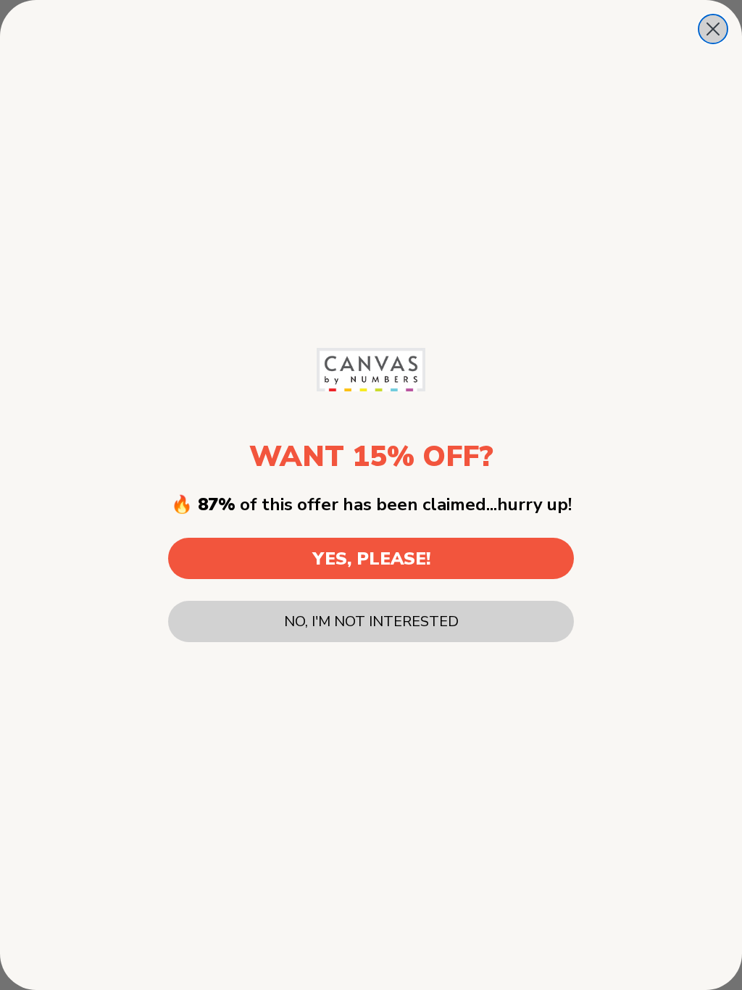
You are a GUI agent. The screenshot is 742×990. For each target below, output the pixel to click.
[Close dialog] (713, 28)
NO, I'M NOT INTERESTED (371, 621)
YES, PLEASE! (371, 558)
